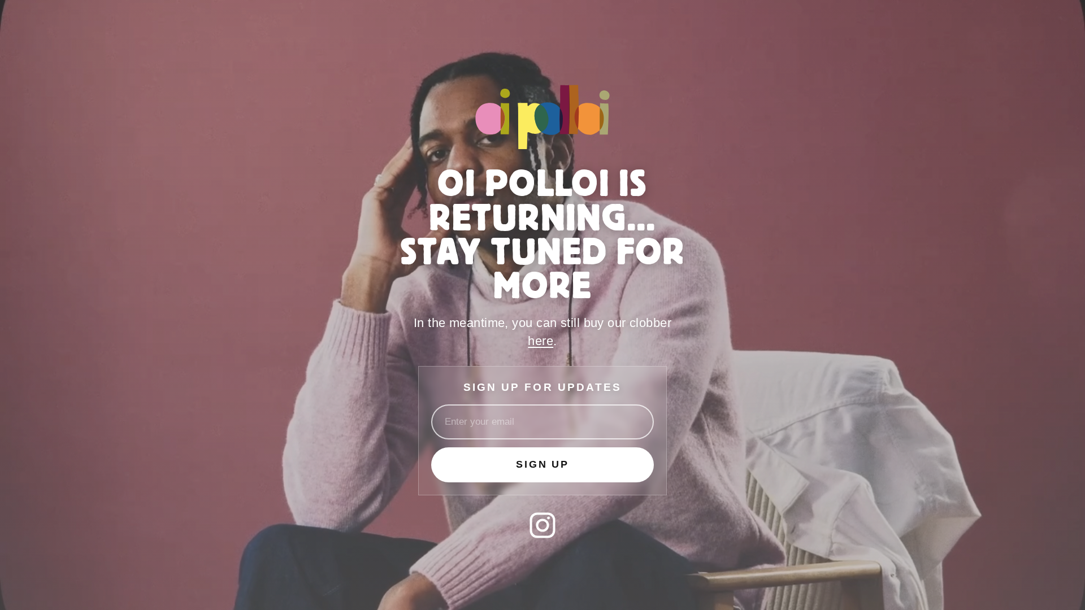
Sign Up (542, 464)
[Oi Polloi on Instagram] (542, 525)
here (540, 341)
